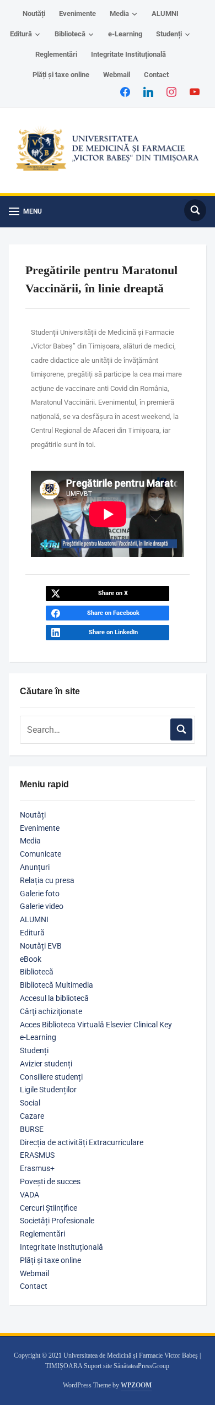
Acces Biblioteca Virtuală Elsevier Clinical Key (96, 1024)
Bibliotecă (70, 34)
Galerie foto (40, 893)
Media (119, 13)
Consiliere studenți (51, 1076)
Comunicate (40, 853)
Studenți (169, 34)
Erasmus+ (37, 1168)
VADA (29, 1194)
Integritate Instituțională (128, 54)
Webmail (116, 74)
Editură (21, 34)
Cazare (32, 1116)
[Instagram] (171, 91)
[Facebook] (125, 91)
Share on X (113, 593)
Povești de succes (50, 1181)
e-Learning (125, 34)
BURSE (32, 1129)
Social (30, 1102)
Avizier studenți (46, 1063)
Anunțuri (35, 867)
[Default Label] (194, 91)
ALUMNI (165, 13)
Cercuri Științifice (48, 1207)
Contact (156, 74)
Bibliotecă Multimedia (56, 985)
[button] (25, 211)
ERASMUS (37, 1155)
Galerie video (41, 906)
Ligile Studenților (48, 1089)
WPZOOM (136, 1385)
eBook (30, 959)
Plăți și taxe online (61, 74)
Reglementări (56, 54)
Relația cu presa (47, 880)
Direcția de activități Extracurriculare (81, 1142)
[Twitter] (148, 91)
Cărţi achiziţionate (51, 1011)
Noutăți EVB (41, 945)
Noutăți (34, 13)
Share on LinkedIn (113, 632)
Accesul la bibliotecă (54, 998)
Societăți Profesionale (57, 1220)
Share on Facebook (113, 613)
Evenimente (77, 13)
